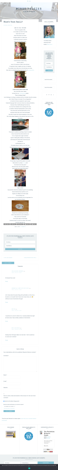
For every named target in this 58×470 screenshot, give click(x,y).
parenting (10, 25)
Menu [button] (30, 1)
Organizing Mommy (17, 271)
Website (6, 387)
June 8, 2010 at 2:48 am (16, 272)
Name (5, 375)
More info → (46, 445)
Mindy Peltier (29, 9)
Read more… (50, 44)
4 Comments (23, 226)
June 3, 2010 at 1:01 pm (16, 310)
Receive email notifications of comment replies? (14, 404)
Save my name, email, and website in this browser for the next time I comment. (20, 396)
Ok (29, 468)
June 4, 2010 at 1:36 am (16, 289)
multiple (49, 436)
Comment (6, 355)
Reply (6, 281)
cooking (5, 25)
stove (24, 162)
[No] (56, 467)
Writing (48, 438)
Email (5, 381)
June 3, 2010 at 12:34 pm (17, 329)
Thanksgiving (22, 93)
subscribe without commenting (9, 408)
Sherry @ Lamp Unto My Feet (20, 288)
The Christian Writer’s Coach (49, 433)
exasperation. (31, 70)
